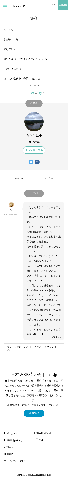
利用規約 (9, 454)
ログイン (53, 5)
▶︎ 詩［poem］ (12, 433)
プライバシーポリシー (16, 461)
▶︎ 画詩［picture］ (14, 440)
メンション (57, 337)
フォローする (35, 150)
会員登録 (63, 5)
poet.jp (19, 5)
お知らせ (9, 447)
